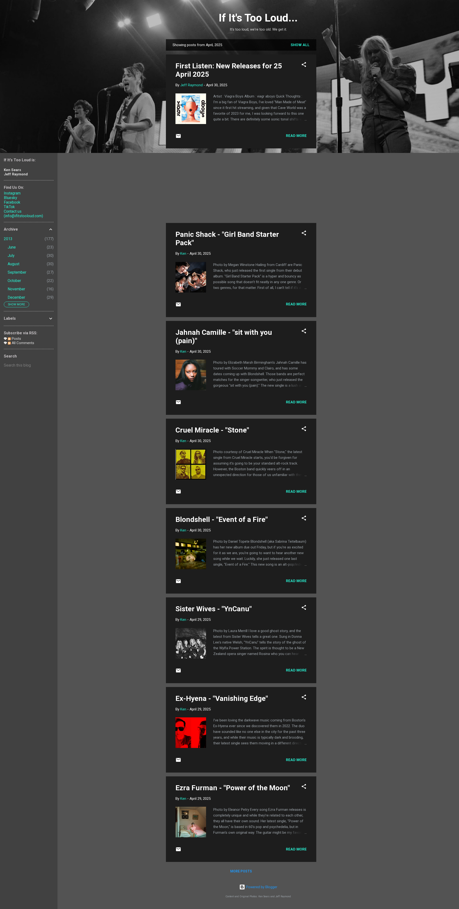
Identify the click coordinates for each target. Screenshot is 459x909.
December (16, 297)
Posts (16, 338)
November (16, 289)
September (17, 272)
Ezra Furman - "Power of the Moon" (232, 788)
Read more (296, 136)
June (12, 247)
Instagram (12, 193)
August (13, 264)
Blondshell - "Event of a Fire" (221, 519)
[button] (304, 65)
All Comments (22, 343)
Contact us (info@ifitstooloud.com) (23, 213)
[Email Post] (178, 137)
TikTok (9, 207)
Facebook (12, 202)
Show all (300, 45)
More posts (241, 871)
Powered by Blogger (261, 887)
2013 (8, 239)
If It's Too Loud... (258, 17)
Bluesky (10, 197)
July (11, 255)
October (14, 280)
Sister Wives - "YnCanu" (213, 609)
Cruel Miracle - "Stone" (212, 430)
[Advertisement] (335, 111)
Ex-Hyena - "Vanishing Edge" (221, 698)
